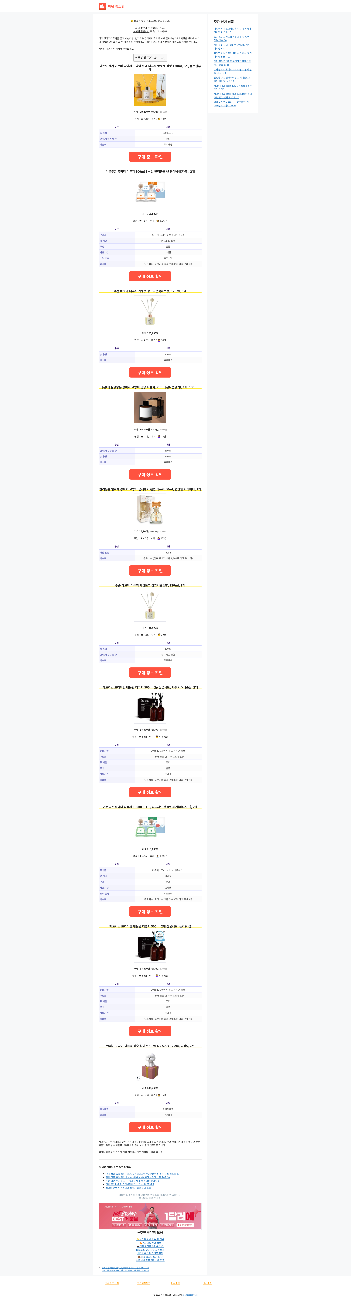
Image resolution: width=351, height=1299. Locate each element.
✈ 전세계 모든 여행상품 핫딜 (150, 1260)
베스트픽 (207, 1283)
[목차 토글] (161, 57)
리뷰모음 (175, 1283)
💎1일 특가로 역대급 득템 (150, 1253)
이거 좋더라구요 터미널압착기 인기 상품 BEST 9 (130, 1184)
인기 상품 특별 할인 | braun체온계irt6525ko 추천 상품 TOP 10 (138, 1177)
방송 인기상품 (112, 1283)
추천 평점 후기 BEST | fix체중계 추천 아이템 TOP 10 (132, 1180)
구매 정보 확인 (150, 157)
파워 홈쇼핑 (116, 6)
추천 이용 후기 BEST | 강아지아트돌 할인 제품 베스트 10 (125, 1270)
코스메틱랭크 (143, 1283)
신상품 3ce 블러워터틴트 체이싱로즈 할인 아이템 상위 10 (232, 79)
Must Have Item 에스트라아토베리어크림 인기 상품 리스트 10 (233, 95)
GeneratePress (190, 1294)
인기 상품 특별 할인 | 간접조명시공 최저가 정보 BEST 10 (125, 1267)
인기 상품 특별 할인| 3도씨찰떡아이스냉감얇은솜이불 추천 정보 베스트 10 (142, 1173)
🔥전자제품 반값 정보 (150, 1242)
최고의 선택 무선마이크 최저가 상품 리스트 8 (128, 1187)
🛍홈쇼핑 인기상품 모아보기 (150, 1249)
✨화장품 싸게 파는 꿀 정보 (150, 1239)
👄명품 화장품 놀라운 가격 (150, 1246)
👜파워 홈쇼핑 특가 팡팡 (150, 1256)
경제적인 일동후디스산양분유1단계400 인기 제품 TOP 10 (231, 103)
